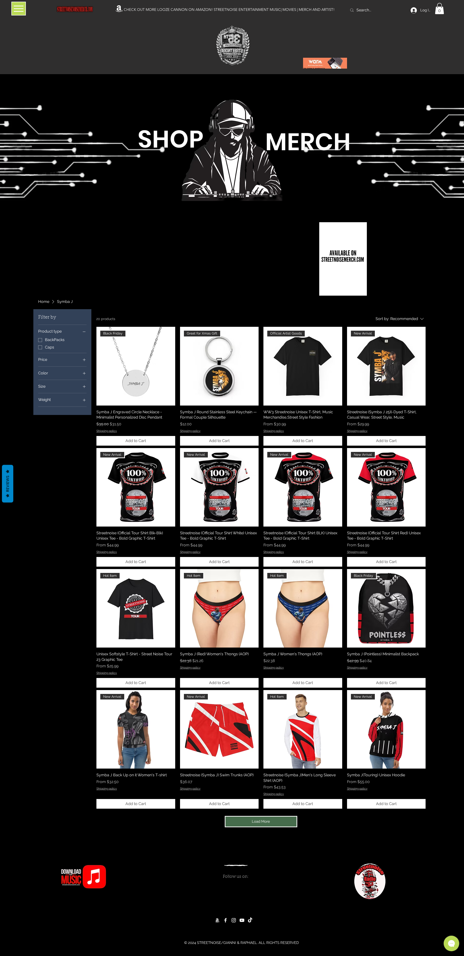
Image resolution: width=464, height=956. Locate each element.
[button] (439, 8)
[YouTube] (242, 920)
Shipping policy (106, 431)
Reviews (7, 484)
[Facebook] (225, 920)
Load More (261, 821)
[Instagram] (234, 920)
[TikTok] (250, 920)
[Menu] (18, 8)
